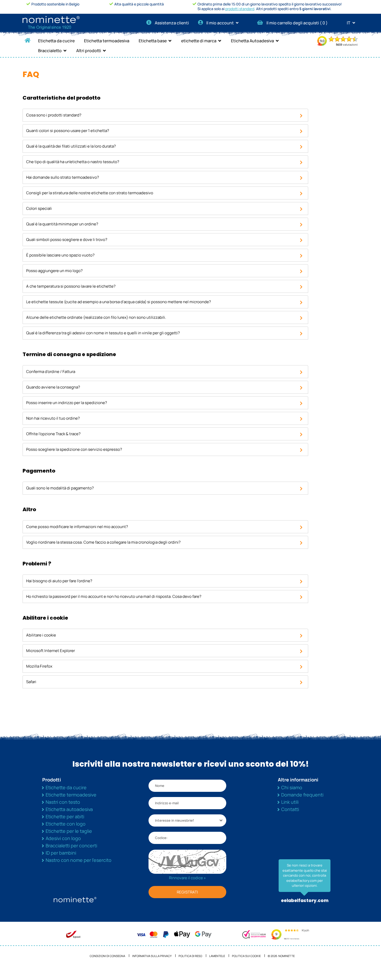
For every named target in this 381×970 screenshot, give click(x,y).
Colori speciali (39, 208)
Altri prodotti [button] (88, 50)
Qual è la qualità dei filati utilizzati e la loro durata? (71, 146)
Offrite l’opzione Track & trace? (53, 433)
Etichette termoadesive (71, 795)
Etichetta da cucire (56, 41)
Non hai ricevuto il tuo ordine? (53, 418)
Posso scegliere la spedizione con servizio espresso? (74, 449)
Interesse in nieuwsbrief (174, 820)
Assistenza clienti (172, 23)
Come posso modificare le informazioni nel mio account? (77, 526)
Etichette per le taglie (69, 831)
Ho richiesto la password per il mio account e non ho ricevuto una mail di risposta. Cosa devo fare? (113, 596)
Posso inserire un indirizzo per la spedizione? (66, 402)
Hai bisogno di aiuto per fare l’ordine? (59, 581)
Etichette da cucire (66, 787)
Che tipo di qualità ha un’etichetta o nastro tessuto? (72, 161)
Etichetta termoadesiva (106, 41)
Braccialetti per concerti (71, 845)
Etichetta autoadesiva (69, 809)
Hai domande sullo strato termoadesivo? (62, 177)
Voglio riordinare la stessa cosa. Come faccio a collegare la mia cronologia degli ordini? (103, 542)
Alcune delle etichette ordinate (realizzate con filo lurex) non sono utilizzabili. (96, 317)
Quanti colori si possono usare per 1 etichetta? (67, 130)
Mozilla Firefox (39, 666)
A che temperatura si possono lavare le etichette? (71, 286)
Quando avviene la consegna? (53, 387)
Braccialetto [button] (50, 50)
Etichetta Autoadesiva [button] (252, 41)
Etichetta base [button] (153, 41)
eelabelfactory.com (304, 900)
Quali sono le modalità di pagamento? (60, 488)
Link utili (290, 802)
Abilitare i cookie (41, 635)
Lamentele (217, 956)
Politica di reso (190, 956)
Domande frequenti (302, 795)
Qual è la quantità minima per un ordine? (62, 224)
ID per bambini (61, 853)
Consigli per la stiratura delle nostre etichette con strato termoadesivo (89, 193)
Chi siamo (291, 787)
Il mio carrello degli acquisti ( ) (297, 23)
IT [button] (349, 23)
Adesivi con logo (63, 838)
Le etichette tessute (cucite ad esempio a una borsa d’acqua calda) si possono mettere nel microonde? (118, 301)
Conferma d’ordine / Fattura (50, 371)
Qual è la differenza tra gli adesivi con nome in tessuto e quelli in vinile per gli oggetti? (103, 333)
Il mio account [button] (220, 23)
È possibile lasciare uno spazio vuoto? (60, 255)
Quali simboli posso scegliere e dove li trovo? (66, 239)
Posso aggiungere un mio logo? (54, 270)
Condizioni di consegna (107, 956)
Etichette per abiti (65, 816)
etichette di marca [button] (198, 41)
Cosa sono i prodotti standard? (53, 115)
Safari (31, 681)
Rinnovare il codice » (187, 878)
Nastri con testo (63, 802)
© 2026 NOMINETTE (281, 956)
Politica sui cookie (246, 956)
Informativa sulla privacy (152, 956)
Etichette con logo (66, 824)
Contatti (290, 809)
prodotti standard (239, 8)
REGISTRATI (187, 892)
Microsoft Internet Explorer (50, 650)
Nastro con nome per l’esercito (78, 860)
